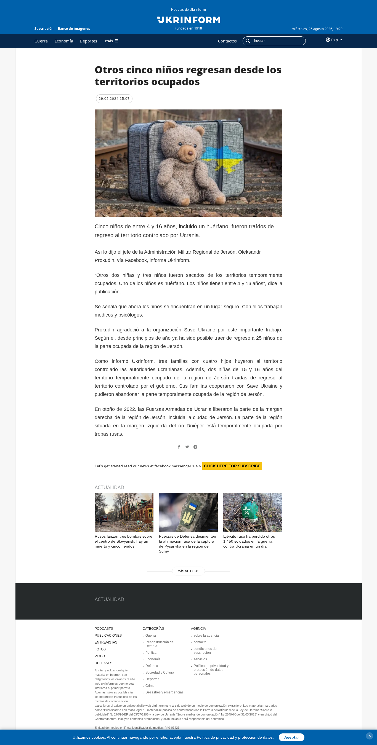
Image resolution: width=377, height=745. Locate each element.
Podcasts (104, 629)
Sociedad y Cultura (159, 672)
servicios (200, 659)
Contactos (227, 41)
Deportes (88, 41)
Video (100, 656)
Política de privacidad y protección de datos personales (211, 670)
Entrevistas (106, 642)
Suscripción (44, 28)
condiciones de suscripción (205, 651)
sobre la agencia (206, 635)
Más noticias (188, 571)
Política (150, 653)
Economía (64, 41)
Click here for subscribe (232, 466)
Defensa (151, 666)
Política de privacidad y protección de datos (235, 737)
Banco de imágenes (74, 28)
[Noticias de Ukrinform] (188, 19)
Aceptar (291, 737)
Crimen (150, 686)
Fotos (100, 649)
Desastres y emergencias (164, 692)
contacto (200, 642)
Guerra (41, 41)
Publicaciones (108, 635)
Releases (103, 663)
